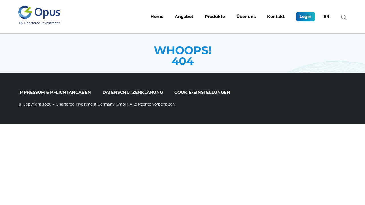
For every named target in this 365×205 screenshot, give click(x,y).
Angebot (184, 16)
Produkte (215, 16)
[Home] (39, 15)
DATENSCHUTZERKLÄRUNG (132, 92)
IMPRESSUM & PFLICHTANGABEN (54, 92)
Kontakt (276, 16)
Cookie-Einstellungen (202, 92)
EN (326, 16)
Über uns (246, 16)
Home (157, 16)
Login (305, 16)
